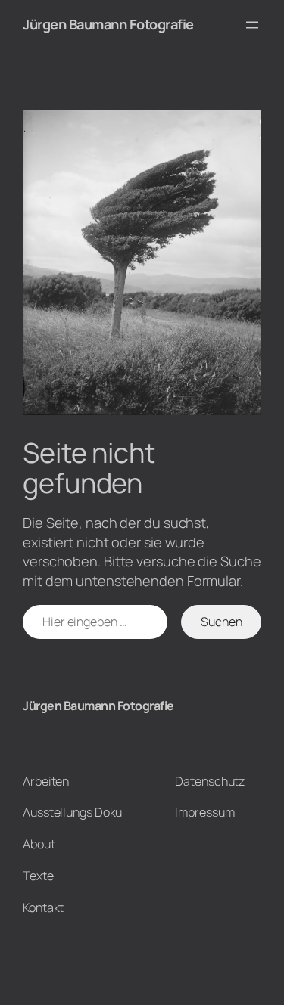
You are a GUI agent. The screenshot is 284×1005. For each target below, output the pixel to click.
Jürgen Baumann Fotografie (108, 24)
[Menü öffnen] (252, 25)
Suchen (221, 621)
